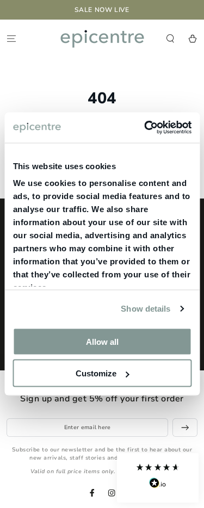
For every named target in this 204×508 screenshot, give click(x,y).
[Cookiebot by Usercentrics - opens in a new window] (145, 128)
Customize (96, 373)
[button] (158, 478)
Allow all (102, 341)
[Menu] (11, 38)
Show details (145, 308)
